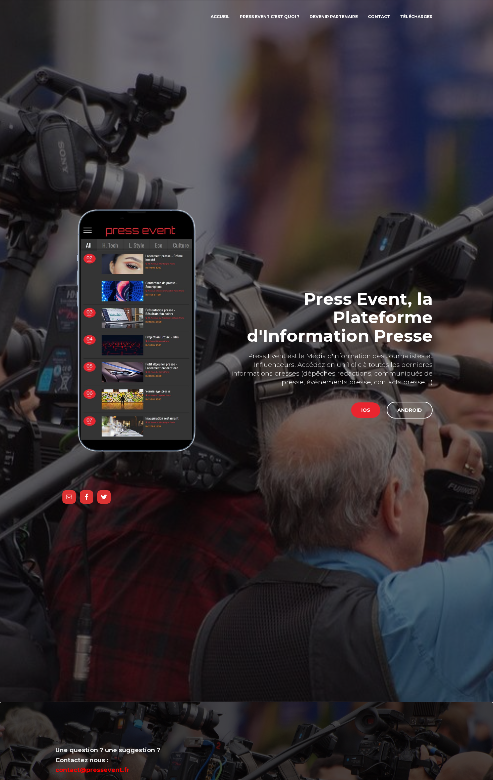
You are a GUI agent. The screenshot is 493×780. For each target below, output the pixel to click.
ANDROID (409, 410)
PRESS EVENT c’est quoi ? (269, 16)
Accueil (220, 16)
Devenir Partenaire (334, 16)
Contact (379, 16)
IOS (365, 410)
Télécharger (416, 16)
